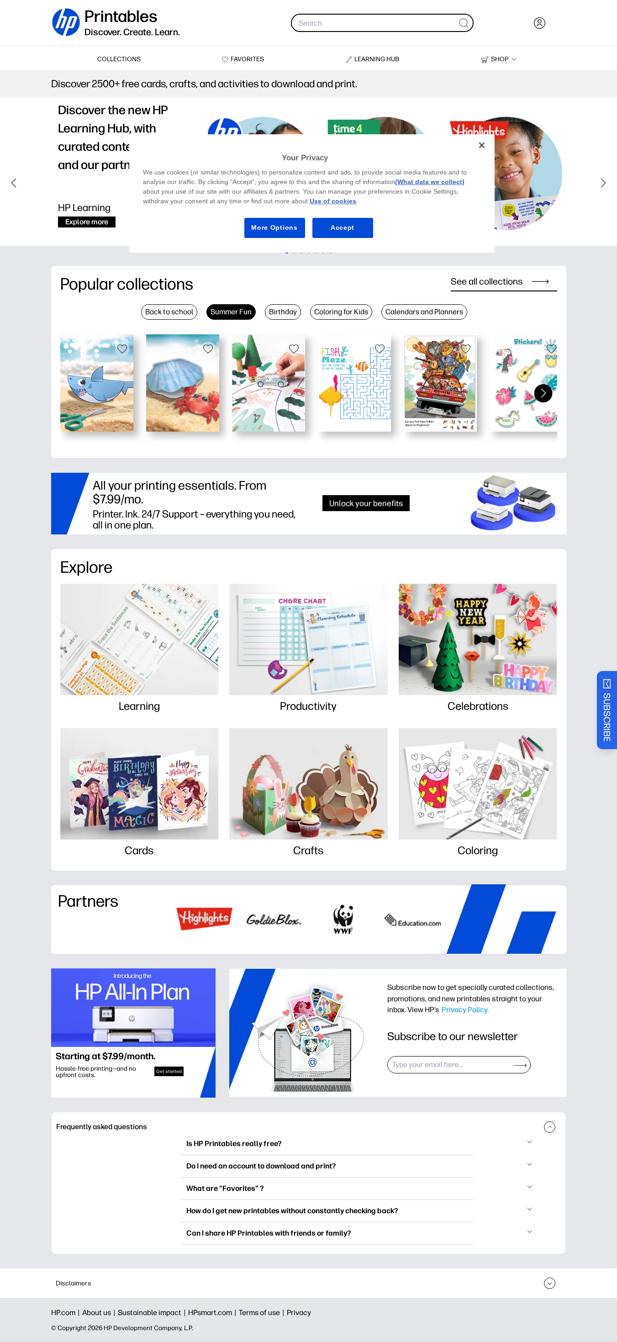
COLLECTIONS (119, 59)
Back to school (169, 311)
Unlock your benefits (366, 503)
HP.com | (66, 1312)
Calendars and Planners (424, 311)
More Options (274, 227)
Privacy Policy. (465, 1009)
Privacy (299, 1312)
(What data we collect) (429, 181)
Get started (169, 1071)
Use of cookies (333, 201)
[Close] (482, 145)
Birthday (283, 311)
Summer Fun (231, 311)
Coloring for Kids (341, 311)
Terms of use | (263, 1312)
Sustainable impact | (153, 1312)
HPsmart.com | (213, 1312)
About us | (100, 1312)
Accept (342, 227)
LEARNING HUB (376, 59)
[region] (312, 193)
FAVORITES (247, 59)
